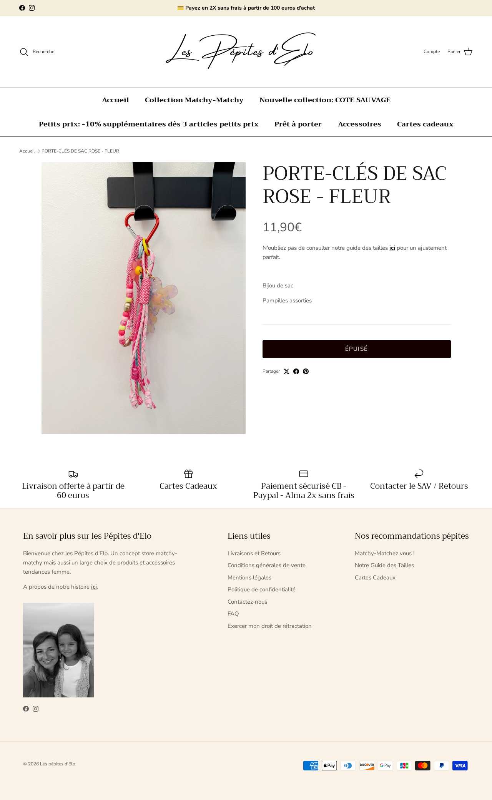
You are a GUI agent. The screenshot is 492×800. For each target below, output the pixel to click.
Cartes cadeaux (425, 124)
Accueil (115, 100)
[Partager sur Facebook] (296, 371)
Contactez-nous (247, 602)
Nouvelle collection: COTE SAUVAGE (325, 100)
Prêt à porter (298, 124)
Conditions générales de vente (267, 565)
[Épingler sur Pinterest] (306, 371)
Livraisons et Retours (254, 553)
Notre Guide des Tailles (384, 565)
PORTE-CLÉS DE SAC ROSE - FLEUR (80, 151)
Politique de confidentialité (262, 589)
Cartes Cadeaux (375, 577)
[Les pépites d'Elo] (246, 52)
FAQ (233, 613)
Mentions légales (249, 577)
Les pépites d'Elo (57, 764)
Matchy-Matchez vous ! (384, 553)
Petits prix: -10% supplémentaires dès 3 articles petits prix (149, 124)
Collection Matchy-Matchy (194, 100)
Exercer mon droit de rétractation (270, 626)
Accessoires (359, 124)
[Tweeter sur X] (286, 371)
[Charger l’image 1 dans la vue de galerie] (144, 298)
